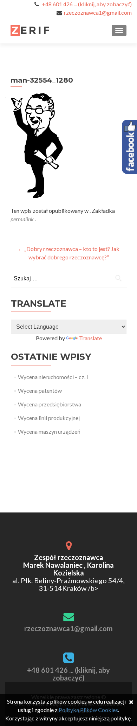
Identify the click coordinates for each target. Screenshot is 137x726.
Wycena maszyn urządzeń (49, 431)
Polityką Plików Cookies (88, 709)
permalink (23, 219)
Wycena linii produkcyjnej (49, 417)
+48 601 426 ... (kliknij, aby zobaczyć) (87, 4)
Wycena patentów (40, 390)
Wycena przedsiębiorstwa (49, 404)
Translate (90, 338)
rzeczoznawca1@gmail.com (98, 12)
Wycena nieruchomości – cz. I (53, 377)
